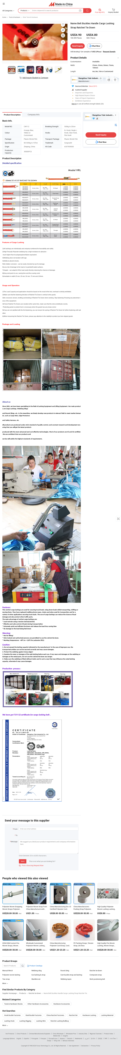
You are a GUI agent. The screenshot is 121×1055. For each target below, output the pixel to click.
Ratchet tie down (96, 970)
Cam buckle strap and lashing (71, 975)
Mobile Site (56, 1036)
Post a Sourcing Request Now (31, 865)
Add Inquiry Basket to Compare (35, 77)
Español (26, 1038)
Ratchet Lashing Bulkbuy (60, 1021)
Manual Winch (7, 970)
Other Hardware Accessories (38, 1004)
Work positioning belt (97, 979)
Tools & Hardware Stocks (13, 1004)
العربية (87, 1038)
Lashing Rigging (25, 1021)
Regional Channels (96, 1034)
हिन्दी (106, 1038)
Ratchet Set (73, 1015)
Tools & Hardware (14, 17)
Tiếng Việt (57, 1041)
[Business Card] (116, 125)
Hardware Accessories (61, 1004)
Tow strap (6, 979)
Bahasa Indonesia (68, 1041)
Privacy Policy (95, 1046)
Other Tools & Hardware (30, 17)
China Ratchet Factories (55, 1015)
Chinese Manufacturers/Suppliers (39, 1034)
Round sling (64, 970)
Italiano (62, 1038)
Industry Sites (83, 1034)
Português (34, 1038)
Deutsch (69, 1038)
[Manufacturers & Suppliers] (60, 4)
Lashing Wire (41, 1021)
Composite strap (96, 975)
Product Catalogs (35, 966)
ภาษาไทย (113, 1038)
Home (4, 17)
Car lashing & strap (38, 975)
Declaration (85, 1046)
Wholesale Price (71, 1034)
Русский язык (53, 1038)
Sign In (74, 104)
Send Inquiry (77, 46)
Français (43, 1038)
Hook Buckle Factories (12, 1015)
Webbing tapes (65, 979)
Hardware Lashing (89, 1015)
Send (22, 861)
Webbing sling (36, 970)
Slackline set (35, 979)
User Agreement (74, 1046)
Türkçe (49, 1041)
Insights (65, 1036)
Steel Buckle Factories (33, 1015)
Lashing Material (107, 1015)
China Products (21, 1034)
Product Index (108, 1034)
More (4, 1025)
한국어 (93, 1038)
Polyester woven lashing (11, 975)
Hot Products (10, 1034)
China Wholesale (58, 1034)
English (19, 1038)
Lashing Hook (9, 1021)
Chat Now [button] (96, 46)
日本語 (100, 1038)
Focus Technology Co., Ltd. (45, 1046)
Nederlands (78, 1038)
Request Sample (109, 51)
